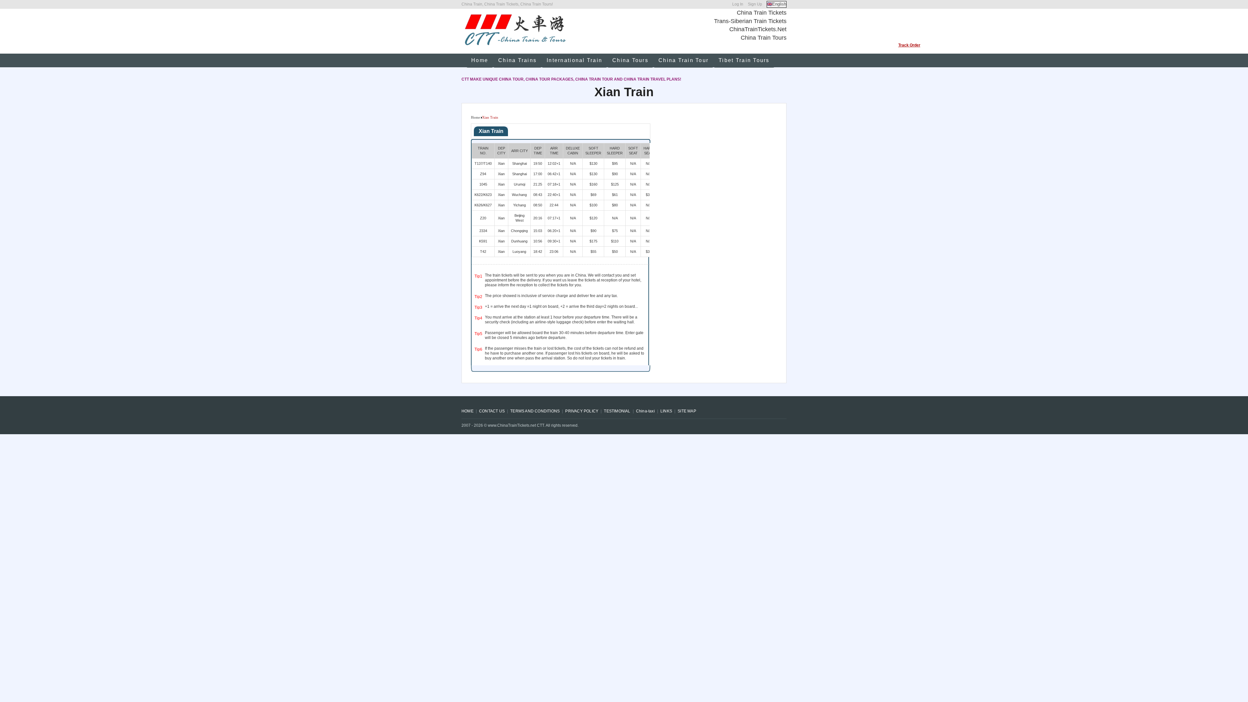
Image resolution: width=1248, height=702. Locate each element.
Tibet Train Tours (744, 60)
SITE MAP (687, 411)
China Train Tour (683, 60)
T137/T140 (483, 163)
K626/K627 (483, 205)
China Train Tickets (761, 12)
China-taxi (645, 411)
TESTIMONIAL (617, 411)
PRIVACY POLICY (581, 411)
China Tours (630, 60)
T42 (483, 252)
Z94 (483, 174)
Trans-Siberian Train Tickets (750, 21)
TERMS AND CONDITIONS (535, 411)
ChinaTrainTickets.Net (757, 29)
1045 (483, 184)
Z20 (483, 218)
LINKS (666, 411)
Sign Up (755, 4)
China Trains (517, 60)
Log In (737, 4)
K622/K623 (483, 195)
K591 (483, 241)
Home (479, 60)
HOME (468, 411)
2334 (483, 231)
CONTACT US (492, 411)
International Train (574, 60)
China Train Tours (763, 37)
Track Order (909, 45)
